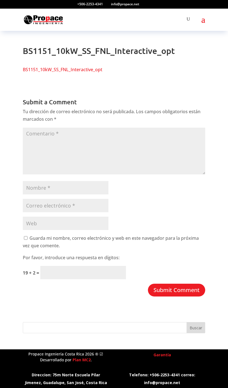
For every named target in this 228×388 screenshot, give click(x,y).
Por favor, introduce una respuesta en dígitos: (71, 257)
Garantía (162, 354)
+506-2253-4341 (90, 4)
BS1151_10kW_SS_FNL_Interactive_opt (62, 69)
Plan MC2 (82, 359)
